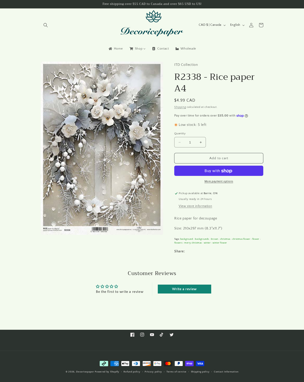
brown (214, 239)
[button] (46, 25)
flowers (178, 243)
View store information (195, 206)
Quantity (180, 133)
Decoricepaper (85, 371)
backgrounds (202, 239)
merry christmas (193, 243)
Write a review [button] (184, 289)
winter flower (220, 243)
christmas (225, 239)
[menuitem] (115, 48)
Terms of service (176, 371)
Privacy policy (153, 371)
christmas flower (241, 239)
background (186, 239)
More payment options (219, 181)
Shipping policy (200, 371)
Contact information (226, 371)
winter (207, 243)
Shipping (180, 107)
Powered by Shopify (107, 371)
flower (255, 239)
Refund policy (132, 371)
